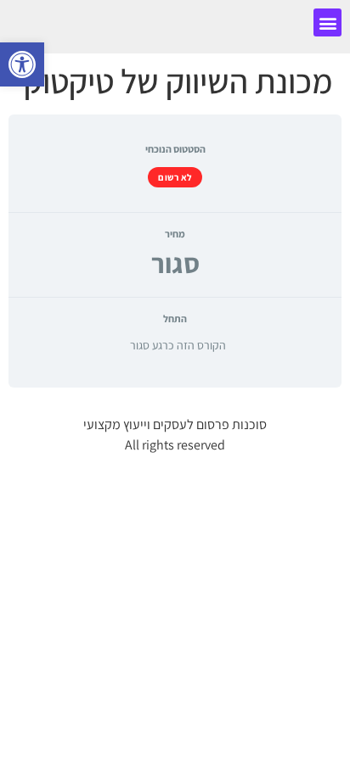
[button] (327, 22)
